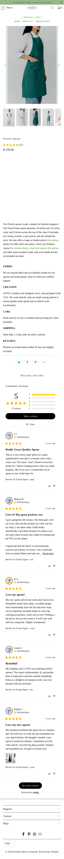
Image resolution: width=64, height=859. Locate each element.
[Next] (58, 65)
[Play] (32, 65)
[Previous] (5, 65)
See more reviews (30, 785)
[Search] (52, 8)
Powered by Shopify (49, 851)
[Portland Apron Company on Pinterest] (29, 834)
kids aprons (52, 240)
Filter (32, 424)
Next (38, 17)
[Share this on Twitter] (19, 362)
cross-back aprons (38, 248)
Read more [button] (48, 553)
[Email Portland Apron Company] (40, 834)
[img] (21, 436)
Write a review (30, 416)
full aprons (53, 248)
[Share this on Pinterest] (35, 362)
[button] (42, 394)
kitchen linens (21, 248)
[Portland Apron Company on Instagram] (34, 834)
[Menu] (1, 8)
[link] (13, 145)
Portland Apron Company (25, 851)
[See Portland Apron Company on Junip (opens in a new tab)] (36, 792)
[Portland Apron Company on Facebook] (23, 834)
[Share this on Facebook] (27, 362)
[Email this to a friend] (43, 362)
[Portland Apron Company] (32, 8)
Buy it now (32, 205)
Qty (4, 181)
